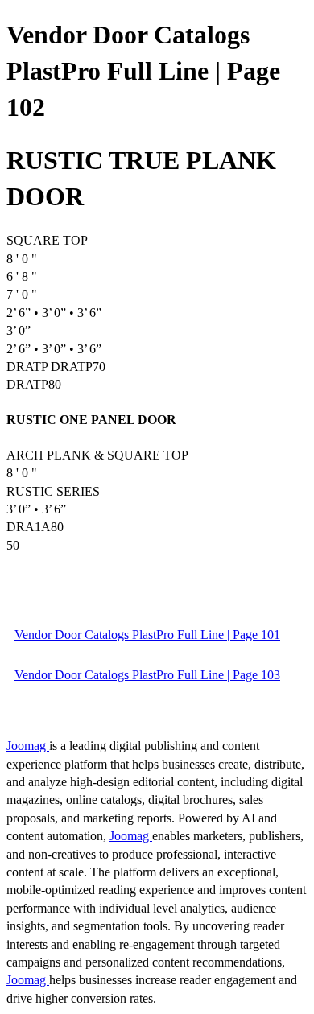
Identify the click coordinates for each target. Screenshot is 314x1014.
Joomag (27, 745)
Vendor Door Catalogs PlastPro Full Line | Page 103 (147, 675)
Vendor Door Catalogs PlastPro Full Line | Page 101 (147, 634)
